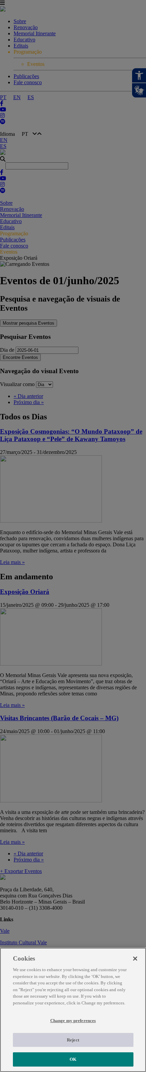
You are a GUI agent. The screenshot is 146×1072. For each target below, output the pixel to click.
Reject (73, 1039)
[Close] (135, 958)
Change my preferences (73, 1020)
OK (73, 1059)
